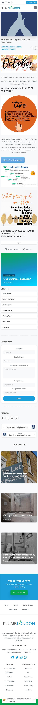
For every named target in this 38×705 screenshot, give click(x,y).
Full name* (19, 349)
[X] (6, 2)
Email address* (19, 357)
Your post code (19, 381)
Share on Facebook (14, 249)
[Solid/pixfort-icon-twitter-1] (17, 657)
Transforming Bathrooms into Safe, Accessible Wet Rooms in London (19, 556)
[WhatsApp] (12, 2)
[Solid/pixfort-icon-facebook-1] (13, 657)
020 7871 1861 (21, 645)
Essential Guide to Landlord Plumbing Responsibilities (15, 475)
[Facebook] (3, 2)
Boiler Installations (8, 299)
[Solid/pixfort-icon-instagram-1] (21, 657)
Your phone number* (19, 389)
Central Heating (8, 310)
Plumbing (6, 327)
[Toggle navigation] (35, 7)
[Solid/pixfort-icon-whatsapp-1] (25, 657)
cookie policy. (11, 701)
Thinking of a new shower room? (17, 515)
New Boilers (6, 321)
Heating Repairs (8, 316)
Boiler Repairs (7, 305)
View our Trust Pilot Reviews (12, 160)
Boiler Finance (7, 293)
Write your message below (19, 365)
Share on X (29, 249)
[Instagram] (9, 2)
